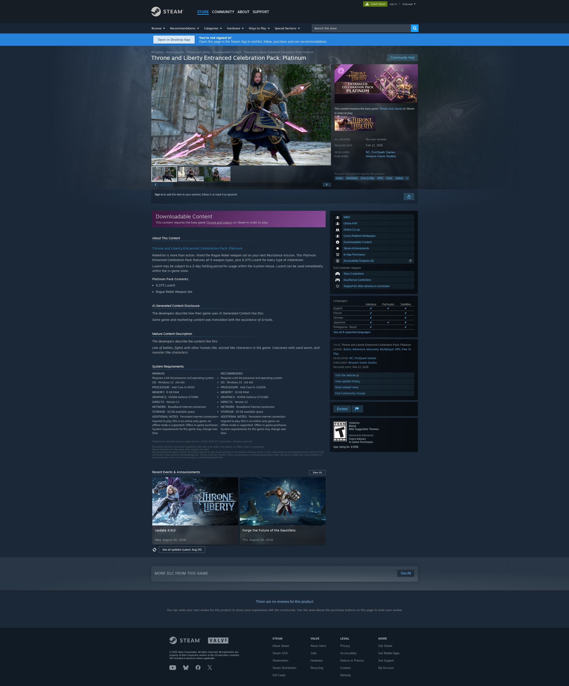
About (243, 12)
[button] (158, 28)
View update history (347, 381)
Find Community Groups (350, 393)
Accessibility (348, 653)
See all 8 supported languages (352, 332)
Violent (399, 178)
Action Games (175, 52)
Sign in (159, 194)
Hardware (317, 660)
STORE (203, 12)
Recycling (317, 668)
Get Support (386, 660)
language (407, 4)
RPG (380, 178)
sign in (393, 4)
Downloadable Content (227, 52)
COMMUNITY (223, 12)
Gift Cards (279, 675)
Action (339, 178)
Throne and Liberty (198, 52)
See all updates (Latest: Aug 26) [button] (182, 549)
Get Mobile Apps (389, 653)
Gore (389, 178)
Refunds (345, 675)
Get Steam (385, 646)
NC (368, 152)
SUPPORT (261, 12)
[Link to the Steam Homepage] (167, 15)
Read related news (347, 387)
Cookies (345, 668)
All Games (157, 52)
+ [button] (407, 178)
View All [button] (317, 472)
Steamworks (280, 660)
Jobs (314, 653)
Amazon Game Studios (381, 156)
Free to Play (367, 178)
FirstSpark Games (383, 152)
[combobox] (361, 28)
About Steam (280, 646)
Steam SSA (280, 653)
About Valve (318, 646)
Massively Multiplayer (380, 349)
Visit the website (346, 375)
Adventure (351, 178)
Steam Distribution (284, 668)
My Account (386, 668)
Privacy (345, 646)
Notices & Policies (352, 660)
